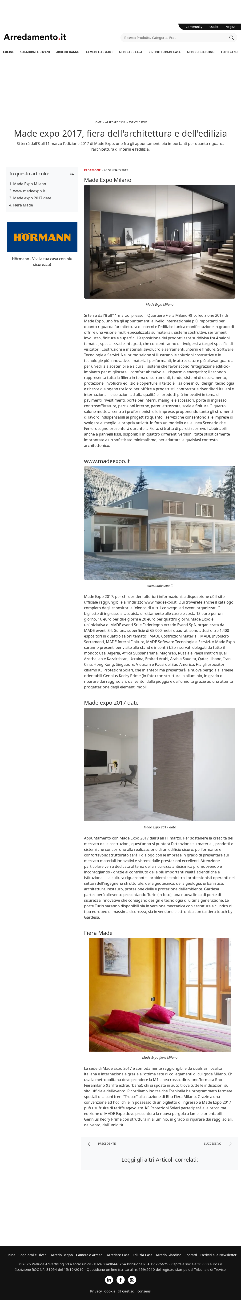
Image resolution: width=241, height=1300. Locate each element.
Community (194, 27)
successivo (213, 1144)
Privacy (96, 1291)
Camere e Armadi (99, 52)
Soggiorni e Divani (35, 52)
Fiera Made (23, 205)
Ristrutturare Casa (165, 52)
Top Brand (229, 52)
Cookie (109, 1291)
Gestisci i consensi (137, 1291)
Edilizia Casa (143, 1255)
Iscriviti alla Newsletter (218, 1255)
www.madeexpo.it (29, 190)
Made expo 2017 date (32, 198)
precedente (106, 1144)
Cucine (8, 52)
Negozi (230, 27)
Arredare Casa (130, 52)
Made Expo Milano (29, 183)
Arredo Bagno (68, 52)
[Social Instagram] (132, 1279)
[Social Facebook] (120, 1279)
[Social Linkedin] (109, 1279)
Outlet (213, 27)
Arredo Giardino (201, 52)
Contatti (191, 1255)
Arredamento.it (62, 36)
